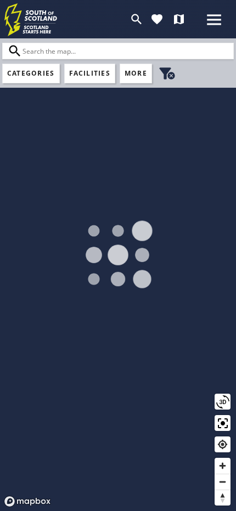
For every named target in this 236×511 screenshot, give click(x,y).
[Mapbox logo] (27, 501)
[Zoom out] (223, 482)
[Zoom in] (223, 466)
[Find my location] (223, 444)
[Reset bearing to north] (223, 498)
